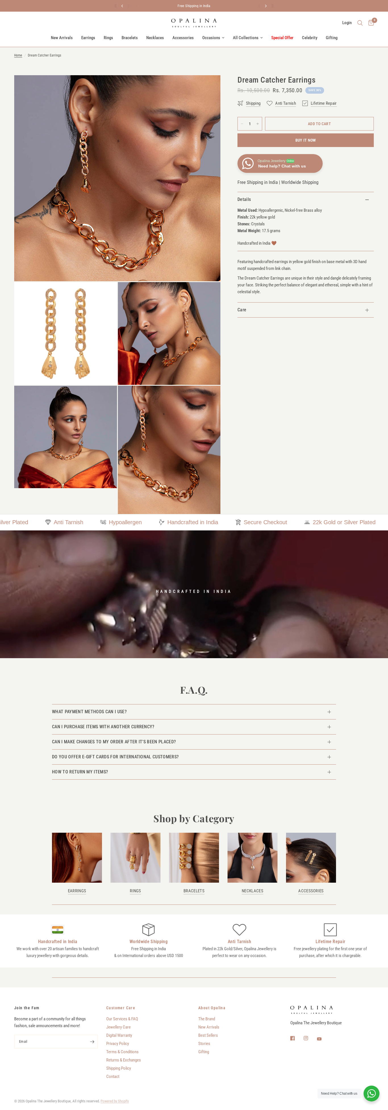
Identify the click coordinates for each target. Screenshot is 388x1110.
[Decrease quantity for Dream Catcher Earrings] (242, 123)
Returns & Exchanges (123, 1060)
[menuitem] (62, 38)
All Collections (245, 37)
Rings (108, 37)
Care (241, 309)
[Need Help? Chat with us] (371, 1093)
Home (18, 55)
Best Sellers (208, 1035)
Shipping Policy (118, 1068)
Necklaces (155, 37)
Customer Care (120, 1008)
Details (244, 199)
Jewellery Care (118, 1027)
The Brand (206, 1018)
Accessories (183, 37)
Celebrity (309, 37)
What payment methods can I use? (89, 711)
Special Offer (282, 37)
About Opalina (212, 1008)
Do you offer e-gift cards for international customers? (115, 756)
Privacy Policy (117, 1043)
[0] (370, 23)
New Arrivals (62, 37)
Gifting (331, 37)
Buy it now (305, 140)
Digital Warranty (119, 1035)
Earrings (88, 37)
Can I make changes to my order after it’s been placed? (114, 741)
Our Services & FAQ (122, 1018)
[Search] (360, 23)
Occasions (211, 37)
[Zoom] (208, 87)
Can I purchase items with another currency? (103, 726)
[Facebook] (296, 1038)
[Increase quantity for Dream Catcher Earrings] (257, 123)
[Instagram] (310, 1038)
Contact (112, 1076)
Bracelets (130, 37)
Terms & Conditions (122, 1051)
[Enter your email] (92, 1041)
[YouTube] (323, 1039)
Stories (204, 1043)
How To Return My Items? (80, 772)
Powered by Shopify (115, 1101)
